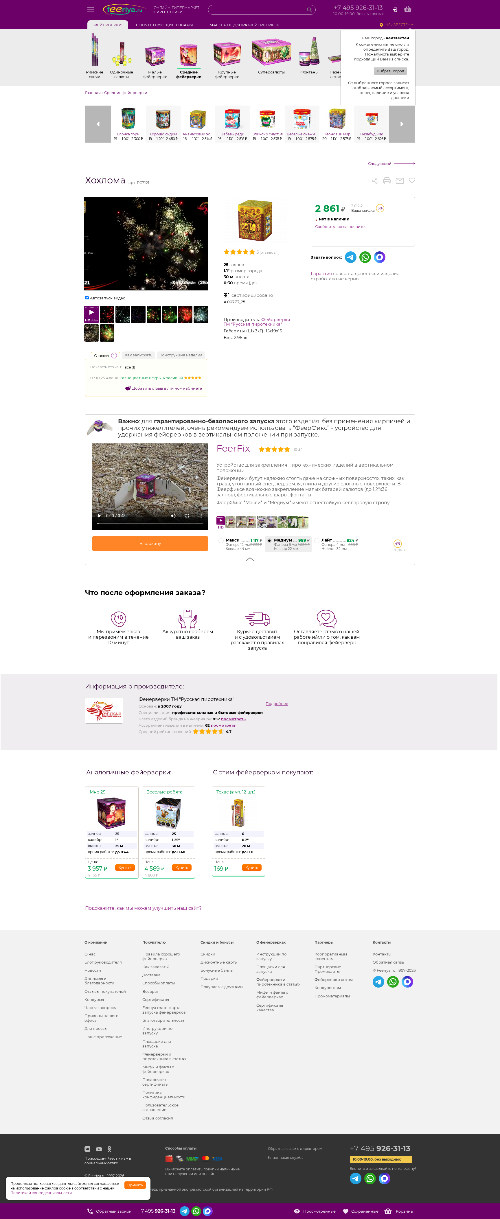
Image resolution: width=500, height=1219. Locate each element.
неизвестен (398, 25)
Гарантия (321, 273)
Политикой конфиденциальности (41, 1193)
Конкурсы (94, 999)
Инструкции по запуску (157, 1030)
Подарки (209, 978)
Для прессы (95, 1028)
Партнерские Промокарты (328, 969)
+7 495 (380, 1148)
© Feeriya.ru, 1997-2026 (394, 970)
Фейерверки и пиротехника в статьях (164, 1056)
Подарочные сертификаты (155, 1082)
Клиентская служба (286, 1157)
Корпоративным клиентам (331, 956)
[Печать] (387, 180)
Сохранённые (364, 1211)
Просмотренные (319, 1211)
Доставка (151, 975)
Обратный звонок (113, 1211)
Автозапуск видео (107, 298)
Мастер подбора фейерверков (244, 25)
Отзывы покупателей (105, 991)
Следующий (379, 163)
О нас (89, 954)
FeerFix (233, 448)
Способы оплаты (158, 983)
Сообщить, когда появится (341, 226)
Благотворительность (163, 1020)
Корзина (404, 1211)
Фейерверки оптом (334, 979)
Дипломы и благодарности (99, 980)
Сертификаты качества (269, 1007)
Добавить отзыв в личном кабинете (167, 388)
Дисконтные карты (219, 962)
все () (130, 367)
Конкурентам (328, 987)
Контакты (382, 954)
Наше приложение (103, 1036)
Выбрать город (390, 71)
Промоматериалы (332, 996)
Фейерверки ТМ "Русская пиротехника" (257, 322)
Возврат (150, 991)
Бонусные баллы (217, 970)
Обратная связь (388, 962)
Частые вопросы (100, 1007)
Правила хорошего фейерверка (161, 956)
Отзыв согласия (157, 1118)
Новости (92, 970)
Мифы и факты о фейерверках (158, 1069)
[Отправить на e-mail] (400, 181)
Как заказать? (155, 966)
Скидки (208, 954)
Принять (135, 1185)
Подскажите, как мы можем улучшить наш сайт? (143, 908)
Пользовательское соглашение (160, 1107)
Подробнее (277, 703)
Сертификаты (155, 999)
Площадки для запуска (156, 1043)
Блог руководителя (103, 962)
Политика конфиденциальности (163, 1094)
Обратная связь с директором (295, 1148)
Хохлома (105, 180)
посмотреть (233, 719)
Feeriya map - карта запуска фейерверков (164, 1009)
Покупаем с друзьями (222, 986)
